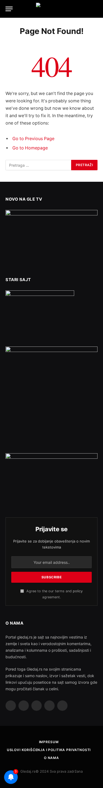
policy (78, 591)
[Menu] (9, 9)
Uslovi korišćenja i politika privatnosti (49, 750)
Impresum (49, 742)
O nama (51, 758)
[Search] (97, 9)
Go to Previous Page (33, 138)
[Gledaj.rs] (51, 9)
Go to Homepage (30, 148)
